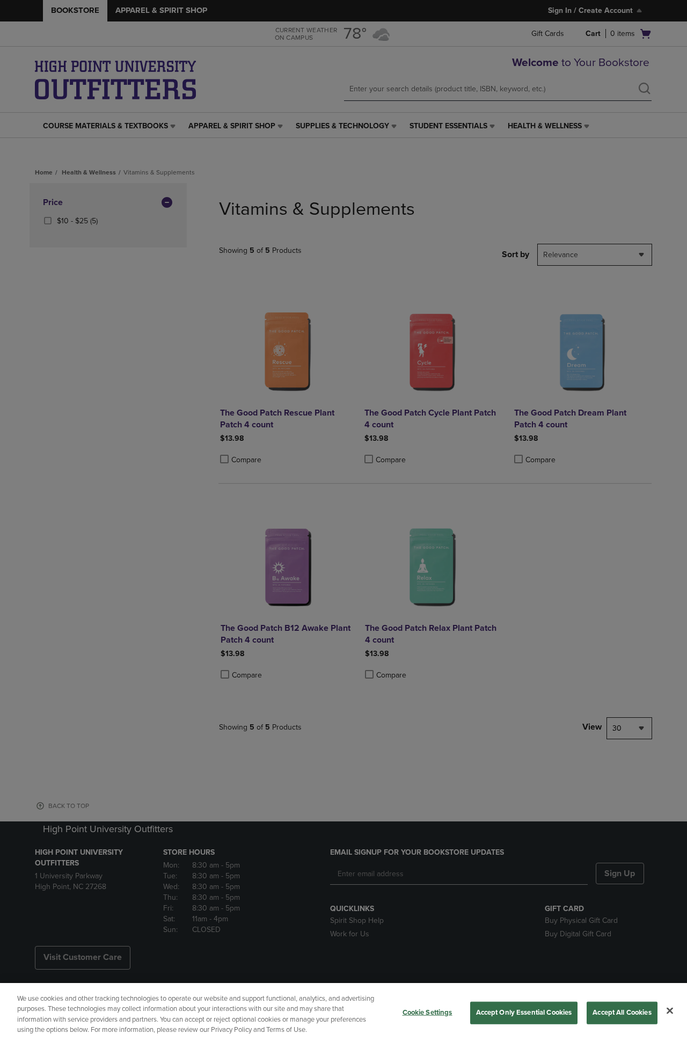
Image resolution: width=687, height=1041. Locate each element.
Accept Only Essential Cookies (524, 1012)
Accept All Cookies (622, 1012)
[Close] (670, 1010)
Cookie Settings (427, 1012)
